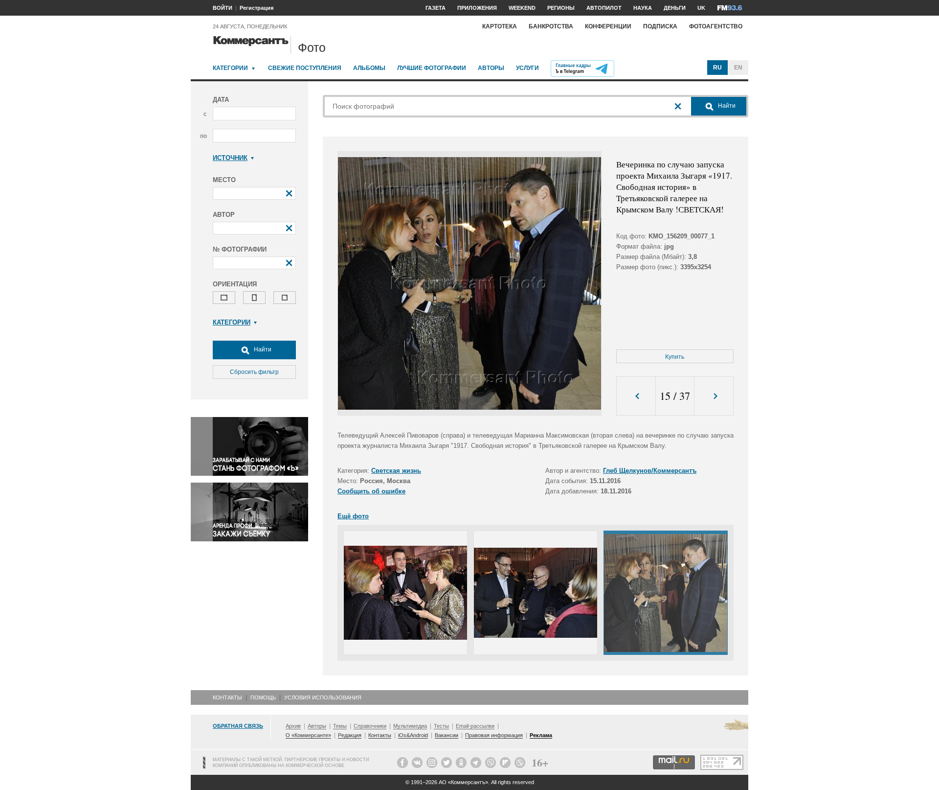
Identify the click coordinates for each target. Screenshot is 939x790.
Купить (674, 356)
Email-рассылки (475, 726)
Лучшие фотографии (431, 68)
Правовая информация (494, 735)
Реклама (541, 735)
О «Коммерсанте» (308, 735)
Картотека (499, 26)
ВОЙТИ (222, 8)
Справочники (370, 726)
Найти (261, 349)
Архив (293, 726)
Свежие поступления (304, 68)
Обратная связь (238, 726)
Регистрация (256, 8)
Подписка (660, 26)
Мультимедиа (410, 726)
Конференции (608, 26)
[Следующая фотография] (713, 396)
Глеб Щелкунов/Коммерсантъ (649, 470)
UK (701, 8)
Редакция (349, 735)
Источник (230, 158)
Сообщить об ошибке (371, 491)
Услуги (527, 68)
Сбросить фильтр (254, 372)
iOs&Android (413, 735)
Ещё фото (353, 516)
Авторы (491, 68)
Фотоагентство (715, 26)
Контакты (227, 697)
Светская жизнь (396, 470)
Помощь (263, 697)
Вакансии (446, 735)
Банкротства (551, 26)
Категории (230, 68)
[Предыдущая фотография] (636, 396)
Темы (340, 726)
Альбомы (369, 68)
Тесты (441, 726)
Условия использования (322, 697)
